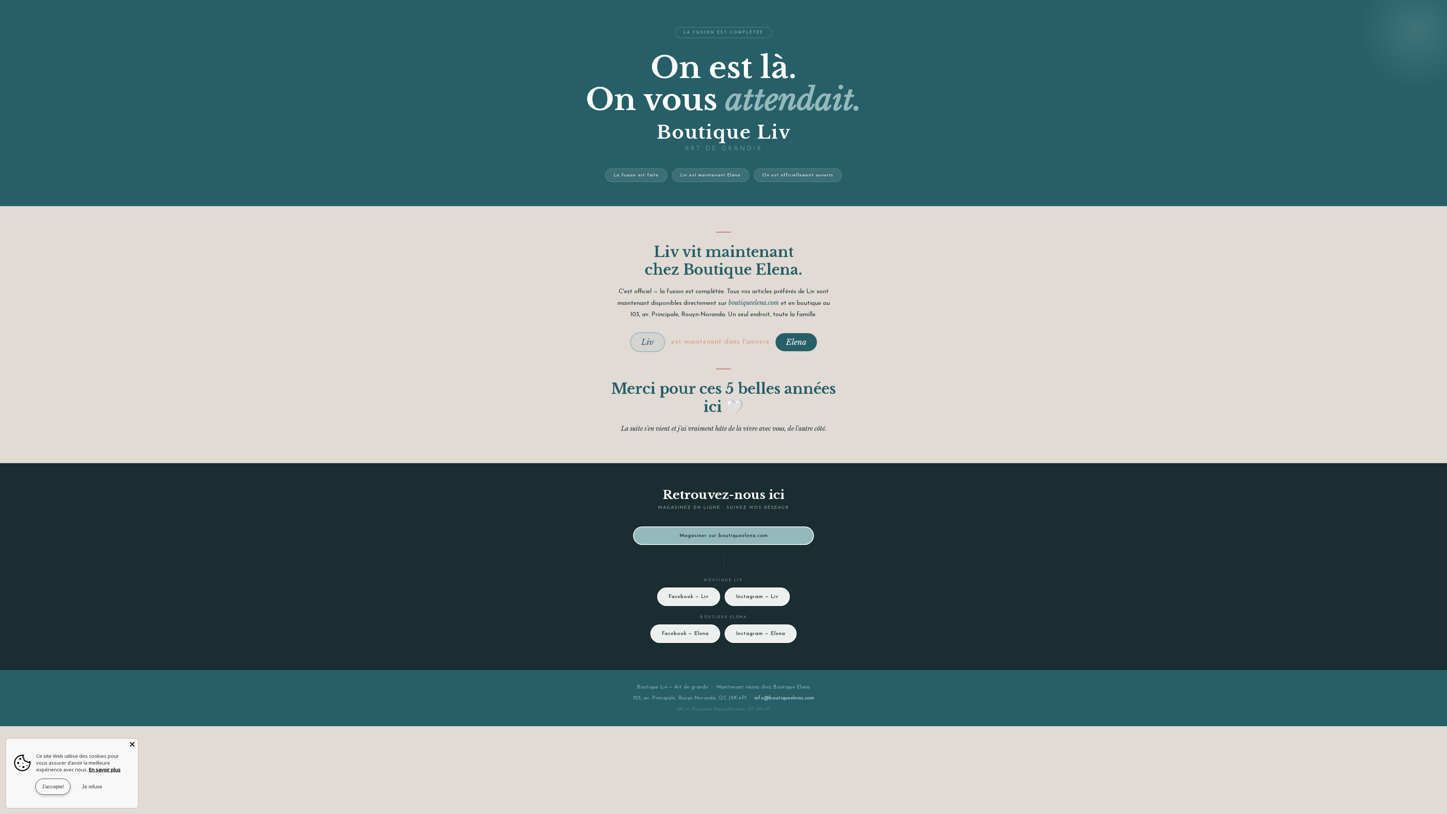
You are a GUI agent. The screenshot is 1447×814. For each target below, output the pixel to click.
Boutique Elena (791, 687)
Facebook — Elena (685, 633)
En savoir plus (105, 769)
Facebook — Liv (688, 596)
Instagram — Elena (760, 633)
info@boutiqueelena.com (784, 698)
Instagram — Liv (757, 596)
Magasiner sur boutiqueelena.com (723, 535)
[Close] (132, 744)
